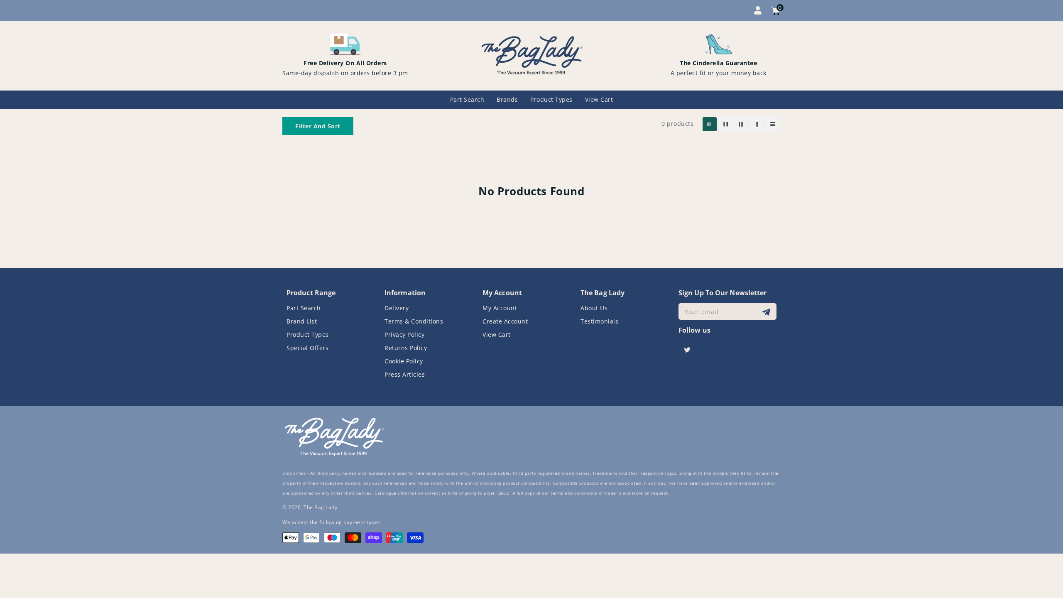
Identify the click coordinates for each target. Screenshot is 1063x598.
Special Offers (307, 348)
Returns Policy (406, 348)
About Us (593, 308)
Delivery (397, 308)
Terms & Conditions (414, 321)
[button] (317, 126)
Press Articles (405, 374)
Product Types (308, 334)
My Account (500, 308)
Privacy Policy (404, 334)
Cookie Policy (404, 361)
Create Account (505, 321)
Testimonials (599, 321)
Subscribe (767, 311)
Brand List (302, 321)
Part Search (304, 308)
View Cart (497, 334)
